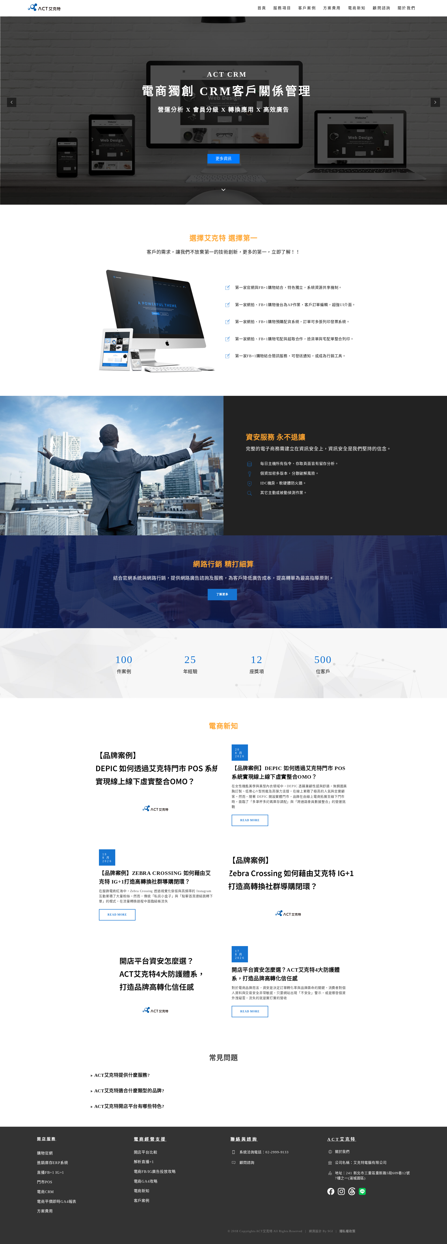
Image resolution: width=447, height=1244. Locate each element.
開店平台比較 (145, 1152)
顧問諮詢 (382, 8)
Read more (250, 820)
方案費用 (332, 8)
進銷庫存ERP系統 (52, 1163)
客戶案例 (307, 8)
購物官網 (45, 1153)
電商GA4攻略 (146, 1181)
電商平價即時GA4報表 (56, 1202)
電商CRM (45, 1192)
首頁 (261, 8)
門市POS (44, 1182)
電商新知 (357, 8)
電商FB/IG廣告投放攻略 (155, 1172)
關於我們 (407, 8)
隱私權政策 (347, 1231)
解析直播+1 (144, 1162)
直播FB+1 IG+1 (50, 1172)
